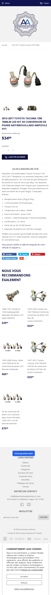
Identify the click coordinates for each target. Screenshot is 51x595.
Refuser (24, 582)
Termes (25, 486)
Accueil (4, 45)
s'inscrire (44, 517)
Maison (26, 462)
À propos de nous (25, 473)
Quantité (5, 146)
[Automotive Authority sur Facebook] (22, 505)
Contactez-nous (25, 476)
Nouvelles (25, 479)
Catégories (25, 469)
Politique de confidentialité (31, 570)
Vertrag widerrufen (23, 453)
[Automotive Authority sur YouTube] (29, 505)
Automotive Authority (27, 529)
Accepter (24, 576)
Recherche (25, 466)
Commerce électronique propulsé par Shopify (24, 533)
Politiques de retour (25, 483)
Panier (46, 3)
